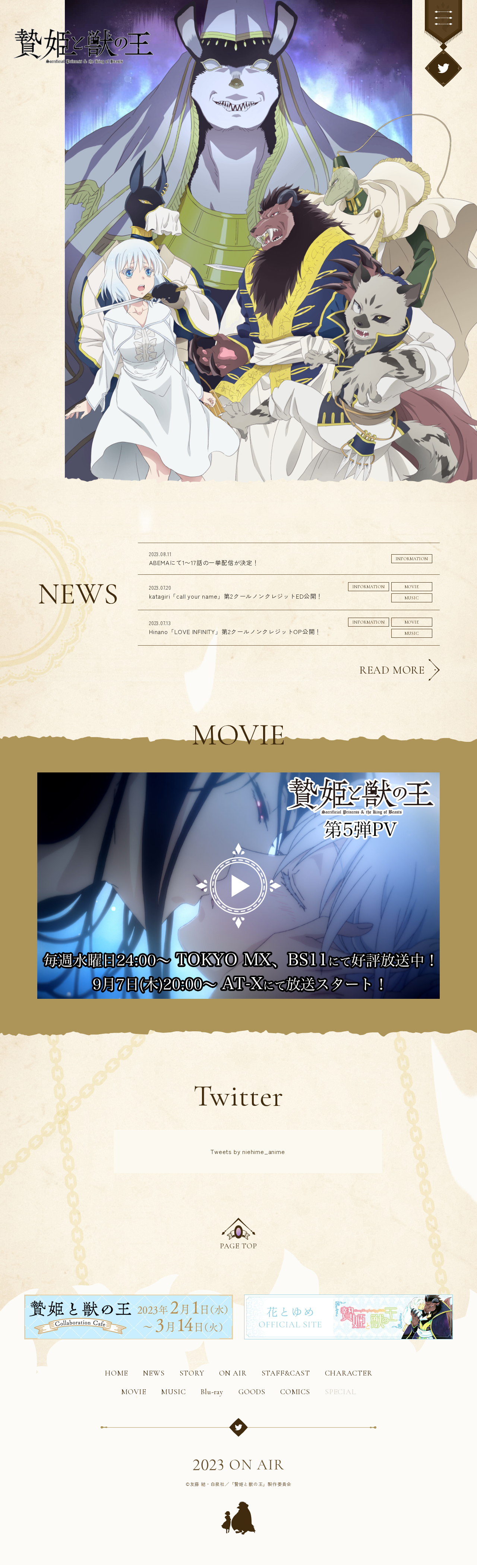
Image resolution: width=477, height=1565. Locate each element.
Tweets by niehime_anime (248, 1151)
